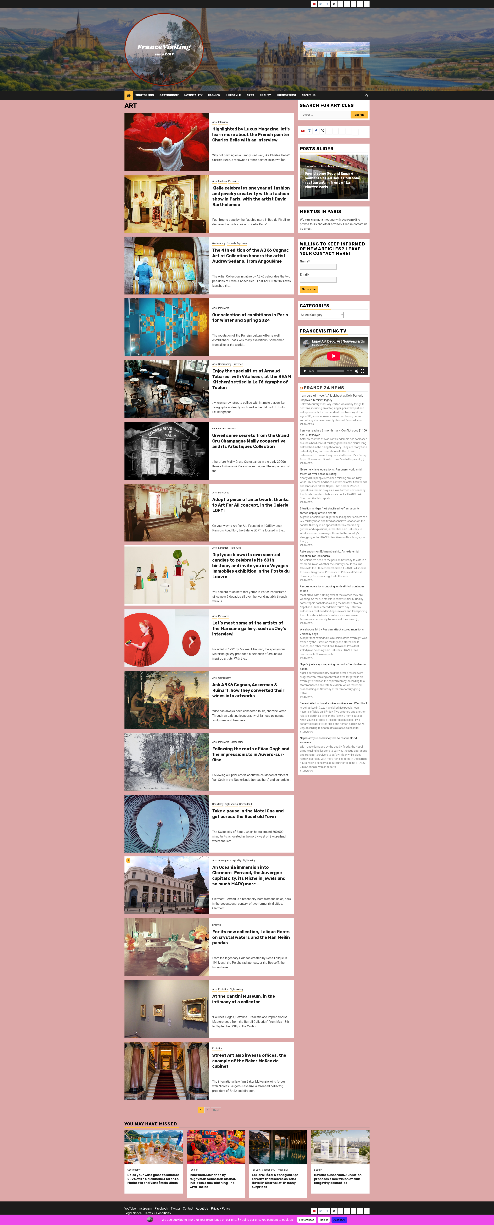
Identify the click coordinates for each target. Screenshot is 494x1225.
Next (216, 1110)
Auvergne (223, 860)
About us (308, 95)
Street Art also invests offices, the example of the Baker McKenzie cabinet (249, 1061)
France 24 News (324, 388)
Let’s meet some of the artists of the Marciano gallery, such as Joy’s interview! (249, 628)
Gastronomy (169, 95)
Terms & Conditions (157, 1213)
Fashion (214, 95)
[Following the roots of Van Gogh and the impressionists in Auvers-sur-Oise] (166, 762)
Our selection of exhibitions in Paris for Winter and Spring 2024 (250, 317)
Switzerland (245, 804)
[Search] (366, 95)
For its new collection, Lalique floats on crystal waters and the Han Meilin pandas (251, 937)
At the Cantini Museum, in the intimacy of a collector (243, 999)
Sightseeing (144, 95)
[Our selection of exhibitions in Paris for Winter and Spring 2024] (166, 327)
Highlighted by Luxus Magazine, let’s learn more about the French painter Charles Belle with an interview (251, 134)
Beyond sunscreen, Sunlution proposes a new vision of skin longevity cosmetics (338, 1179)
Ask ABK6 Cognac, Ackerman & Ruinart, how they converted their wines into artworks (248, 690)
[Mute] (356, 371)
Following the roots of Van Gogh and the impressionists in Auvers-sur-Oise (250, 754)
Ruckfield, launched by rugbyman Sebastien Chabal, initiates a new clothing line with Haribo (213, 1181)
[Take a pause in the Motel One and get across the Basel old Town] (166, 824)
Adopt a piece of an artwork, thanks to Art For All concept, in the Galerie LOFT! (250, 505)
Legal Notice (133, 1213)
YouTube (130, 1208)
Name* (305, 261)
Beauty (265, 95)
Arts (250, 95)
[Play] (305, 371)
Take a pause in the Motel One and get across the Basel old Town (248, 813)
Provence (238, 364)
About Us (202, 1208)
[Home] (129, 95)
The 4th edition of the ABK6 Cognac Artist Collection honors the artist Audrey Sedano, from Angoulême (250, 256)
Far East (216, 428)
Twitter (175, 1208)
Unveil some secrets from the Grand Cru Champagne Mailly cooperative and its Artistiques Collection (250, 441)
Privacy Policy (220, 1208)
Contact (188, 1208)
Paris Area (233, 181)
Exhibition (223, 548)
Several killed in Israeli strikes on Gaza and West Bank (334, 703)
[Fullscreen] (363, 371)
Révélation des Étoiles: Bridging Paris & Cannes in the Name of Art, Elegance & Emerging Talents (333, 180)
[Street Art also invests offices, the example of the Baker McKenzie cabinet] (166, 1071)
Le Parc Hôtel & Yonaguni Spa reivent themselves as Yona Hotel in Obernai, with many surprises (275, 1181)
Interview (223, 122)
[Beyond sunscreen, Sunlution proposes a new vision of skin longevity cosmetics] (340, 1147)
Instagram (145, 1208)
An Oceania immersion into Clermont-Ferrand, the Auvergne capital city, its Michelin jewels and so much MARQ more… (249, 876)
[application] (334, 356)
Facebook (161, 1208)
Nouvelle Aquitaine (237, 243)
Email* (304, 275)
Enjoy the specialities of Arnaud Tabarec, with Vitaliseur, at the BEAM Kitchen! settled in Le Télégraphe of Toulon (251, 379)
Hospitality (193, 95)
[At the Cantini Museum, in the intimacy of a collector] (166, 1009)
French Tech (286, 95)
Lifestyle (233, 95)
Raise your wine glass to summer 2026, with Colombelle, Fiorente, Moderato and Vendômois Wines (153, 1179)
